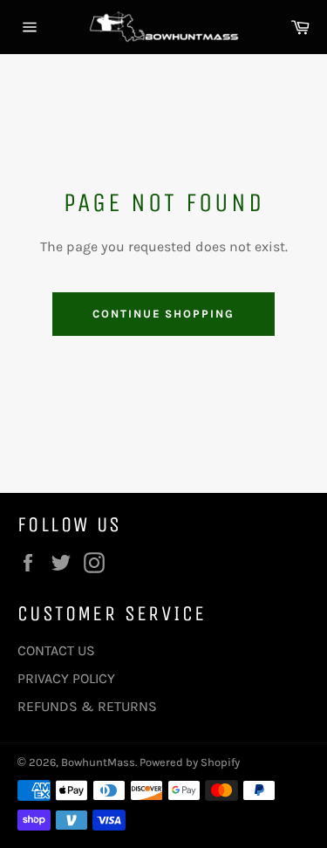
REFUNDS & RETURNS (87, 706)
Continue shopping (163, 313)
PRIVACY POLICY (66, 678)
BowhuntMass (98, 762)
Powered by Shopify (190, 762)
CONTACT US (56, 650)
